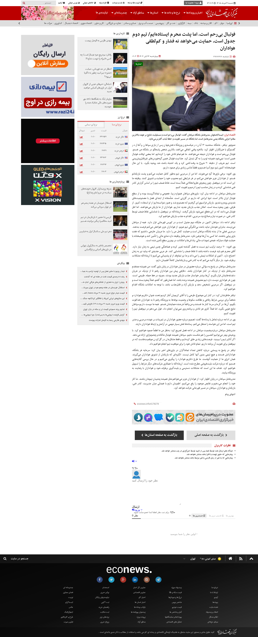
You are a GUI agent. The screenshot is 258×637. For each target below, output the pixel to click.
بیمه (189, 23)
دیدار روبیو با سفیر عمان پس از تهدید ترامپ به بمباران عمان (102, 271)
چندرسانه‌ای (120, 13)
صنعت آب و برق (145, 23)
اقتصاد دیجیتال (71, 23)
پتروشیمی (159, 23)
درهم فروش (119, 172)
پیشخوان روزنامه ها (138, 612)
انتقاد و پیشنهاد (212, 612)
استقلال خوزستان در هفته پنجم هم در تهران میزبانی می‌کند (102, 287)
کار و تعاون (99, 23)
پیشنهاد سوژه (176, 587)
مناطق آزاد (138, 13)
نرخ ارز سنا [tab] (116, 125)
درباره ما (214, 587)
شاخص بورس (177, 602)
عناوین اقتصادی (139, 592)
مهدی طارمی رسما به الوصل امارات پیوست (107, 320)
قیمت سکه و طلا (175, 592)
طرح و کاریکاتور (67, 617)
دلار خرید (119, 137)
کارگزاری (181, 23)
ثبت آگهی (105, 602)
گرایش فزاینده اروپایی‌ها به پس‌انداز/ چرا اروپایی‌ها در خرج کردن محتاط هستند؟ (102, 315)
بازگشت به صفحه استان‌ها (160, 435)
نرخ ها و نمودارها (175, 597)
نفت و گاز (170, 23)
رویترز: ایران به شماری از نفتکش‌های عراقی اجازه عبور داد (102, 282)
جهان (222, 23)
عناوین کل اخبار (139, 587)
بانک (196, 23)
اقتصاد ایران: (229, 135)
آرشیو (60, 3)
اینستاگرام (69, 602)
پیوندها (215, 602)
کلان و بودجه (206, 23)
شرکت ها (48, 23)
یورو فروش (119, 165)
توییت (70, 597)
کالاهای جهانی (88, 3)
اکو (215, 23)
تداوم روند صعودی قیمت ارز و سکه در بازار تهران (104, 309)
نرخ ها (172, 13)
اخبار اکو (142, 597)
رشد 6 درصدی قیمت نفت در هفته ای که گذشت (104, 277)
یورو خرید (119, 144)
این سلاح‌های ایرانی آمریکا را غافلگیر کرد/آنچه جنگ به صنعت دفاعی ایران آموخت (102, 298)
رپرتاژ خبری (104, 622)
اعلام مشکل (213, 617)
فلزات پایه (103, 3)
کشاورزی (58, 23)
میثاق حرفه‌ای (212, 622)
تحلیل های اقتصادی (174, 622)
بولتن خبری (104, 592)
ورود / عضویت (193, 3)
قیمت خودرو (177, 607)
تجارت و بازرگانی (113, 23)
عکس (71, 607)
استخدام (105, 587)
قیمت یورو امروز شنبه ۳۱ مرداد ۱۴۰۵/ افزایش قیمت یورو (102, 304)
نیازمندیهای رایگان (102, 597)
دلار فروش (119, 158)
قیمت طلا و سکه (134, 3)
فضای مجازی (68, 592)
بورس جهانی (73, 3)
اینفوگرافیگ (68, 612)
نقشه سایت (213, 607)
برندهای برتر (104, 617)
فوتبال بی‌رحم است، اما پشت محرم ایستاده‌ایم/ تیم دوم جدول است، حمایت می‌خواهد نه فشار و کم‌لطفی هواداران (183, 41)
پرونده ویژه (141, 617)
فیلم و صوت (68, 622)
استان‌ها (154, 13)
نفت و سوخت (117, 3)
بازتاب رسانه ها (139, 607)
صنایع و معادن (130, 23)
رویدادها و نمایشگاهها (173, 617)
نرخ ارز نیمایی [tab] (91, 125)
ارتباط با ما (214, 592)
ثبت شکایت (104, 612)
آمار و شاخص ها (176, 612)
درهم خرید (119, 151)
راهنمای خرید (103, 607)
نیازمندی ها (102, 12)
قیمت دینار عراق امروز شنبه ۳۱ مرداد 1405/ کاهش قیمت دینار (102, 293)
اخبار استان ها (140, 602)
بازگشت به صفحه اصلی (209, 435)
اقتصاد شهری (86, 23)
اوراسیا (229, 23)
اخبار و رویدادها (194, 13)
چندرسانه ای (68, 587)
